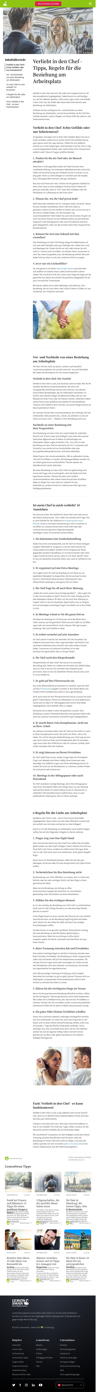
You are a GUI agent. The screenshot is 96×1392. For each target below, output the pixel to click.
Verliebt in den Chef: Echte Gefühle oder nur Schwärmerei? (15, 67)
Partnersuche (18, 1353)
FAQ (37, 1366)
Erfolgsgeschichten (44, 1357)
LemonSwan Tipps (20, 1357)
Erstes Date (17, 1349)
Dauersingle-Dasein (65, 268)
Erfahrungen (41, 1349)
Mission (39, 1345)
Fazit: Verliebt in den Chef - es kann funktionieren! (15, 104)
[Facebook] (20, 1385)
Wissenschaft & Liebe (21, 1374)
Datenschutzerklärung (70, 1366)
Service (39, 1361)
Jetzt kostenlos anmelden (48, 4)
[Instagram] (26, 1385)
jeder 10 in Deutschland (73, 1143)
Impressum (65, 1353)
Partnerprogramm (68, 1349)
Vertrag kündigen (67, 1361)
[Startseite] (5, 4)
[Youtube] (40, 1385)
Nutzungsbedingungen (70, 1374)
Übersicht (16, 1345)
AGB (62, 1370)
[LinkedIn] (33, 1385)
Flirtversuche (45, 688)
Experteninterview (20, 1366)
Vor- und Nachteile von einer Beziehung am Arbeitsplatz (15, 77)
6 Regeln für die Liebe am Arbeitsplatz (16, 95)
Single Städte (18, 1361)
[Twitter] (13, 1385)
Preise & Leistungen (68, 1357)
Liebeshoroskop (19, 1370)
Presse (39, 1353)
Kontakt (63, 1345)
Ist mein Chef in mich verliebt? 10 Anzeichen (15, 87)
